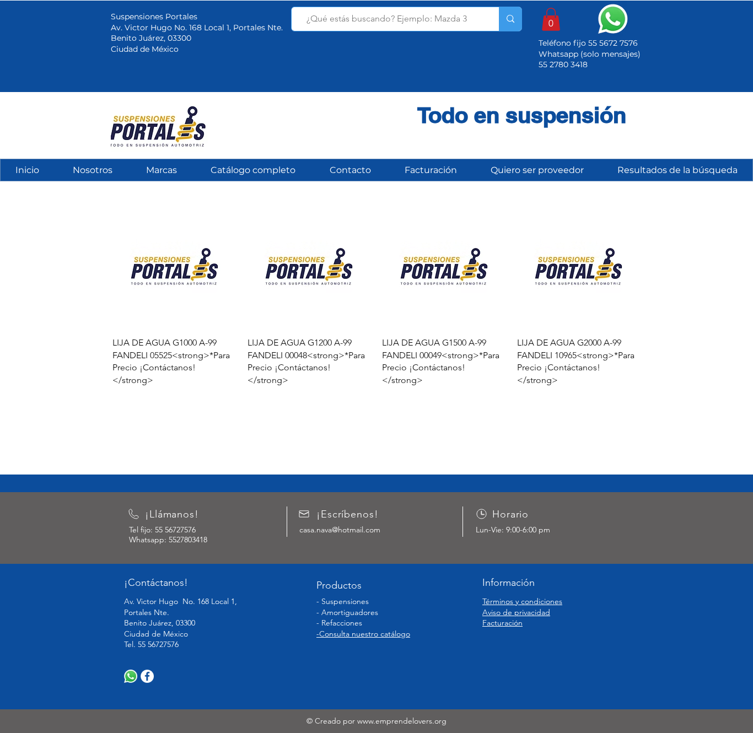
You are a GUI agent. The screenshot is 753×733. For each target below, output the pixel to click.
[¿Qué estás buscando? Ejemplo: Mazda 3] (510, 19)
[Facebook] (147, 676)
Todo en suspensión (521, 115)
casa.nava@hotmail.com (339, 530)
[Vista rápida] (174, 266)
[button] (551, 19)
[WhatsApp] (130, 676)
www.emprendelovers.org (402, 721)
